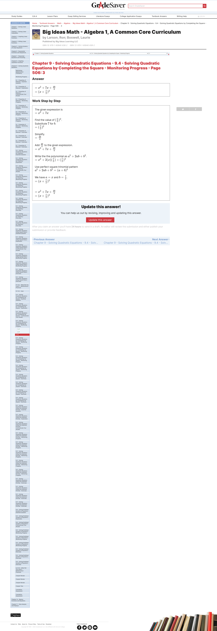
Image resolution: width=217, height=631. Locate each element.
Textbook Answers (159, 16)
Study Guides (16, 16)
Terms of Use (41, 624)
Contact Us (14, 624)
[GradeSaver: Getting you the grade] (108, 6)
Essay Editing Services (77, 16)
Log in (202, 16)
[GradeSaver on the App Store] (16, 615)
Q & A (34, 16)
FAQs (19, 624)
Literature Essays (103, 16)
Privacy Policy (32, 624)
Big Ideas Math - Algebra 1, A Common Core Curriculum (95, 23)
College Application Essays (131, 16)
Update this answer (100, 219)
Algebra (67, 23)
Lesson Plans (52, 16)
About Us (24, 624)
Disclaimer (48, 624)
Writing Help (182, 16)
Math (59, 23)
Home (34, 23)
